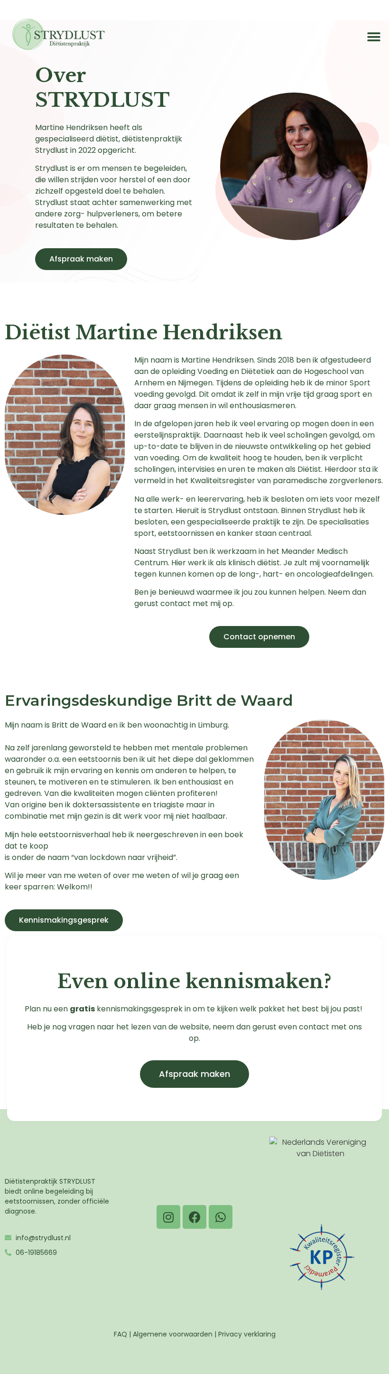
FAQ (120, 1334)
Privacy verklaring (247, 1334)
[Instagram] (168, 1217)
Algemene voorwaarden (173, 1334)
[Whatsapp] (220, 1217)
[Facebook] (194, 1217)
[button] (373, 36)
